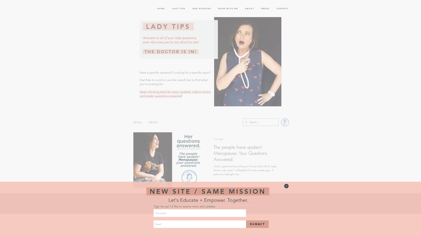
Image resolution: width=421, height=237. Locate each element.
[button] (286, 186)
